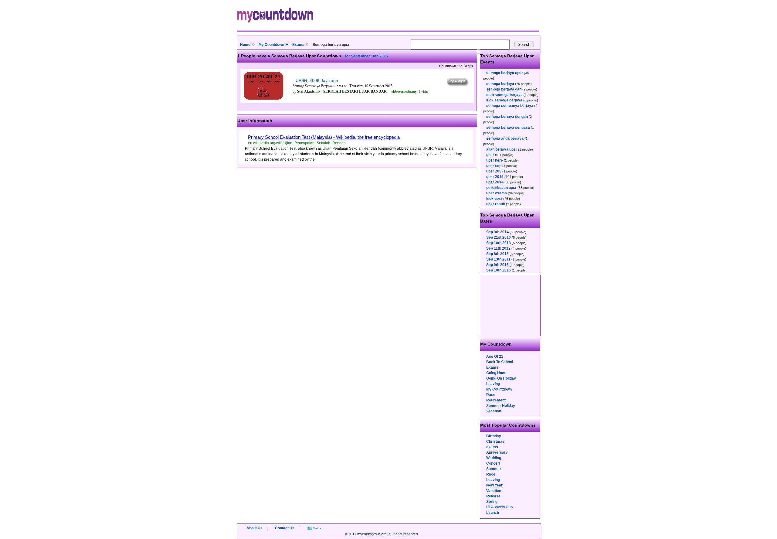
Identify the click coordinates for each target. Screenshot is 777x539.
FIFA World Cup (499, 507)
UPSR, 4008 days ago (317, 80)
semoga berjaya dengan (507, 116)
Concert (493, 463)
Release (493, 496)
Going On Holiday (501, 378)
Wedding (493, 458)
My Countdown (271, 45)
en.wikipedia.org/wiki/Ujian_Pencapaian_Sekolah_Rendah (297, 143)
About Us (254, 528)
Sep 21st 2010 (498, 237)
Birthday (493, 436)
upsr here (494, 160)
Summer (493, 469)
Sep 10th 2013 (498, 243)
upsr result (495, 204)
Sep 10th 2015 (498, 270)
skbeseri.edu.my (404, 91)
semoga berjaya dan (503, 89)
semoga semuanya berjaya (509, 106)
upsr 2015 (495, 177)
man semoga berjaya (504, 95)
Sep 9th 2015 (497, 265)
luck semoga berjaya (504, 100)
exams (492, 447)
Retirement (496, 400)
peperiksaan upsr (501, 188)
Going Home (496, 373)
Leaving (493, 384)
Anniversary (497, 452)
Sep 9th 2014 (497, 232)
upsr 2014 (495, 182)
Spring (491, 502)
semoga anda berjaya (505, 138)
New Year (494, 485)
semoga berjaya (500, 84)
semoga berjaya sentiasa (508, 127)
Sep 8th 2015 (497, 254)
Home (245, 45)
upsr (490, 155)
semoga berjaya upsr (504, 73)
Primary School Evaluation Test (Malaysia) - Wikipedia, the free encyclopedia (324, 137)
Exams (298, 45)
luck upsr (494, 198)
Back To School (499, 362)
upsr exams (496, 193)
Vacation (493, 411)
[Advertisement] (510, 305)
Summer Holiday (500, 406)
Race (490, 395)
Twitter (318, 528)
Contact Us (284, 528)
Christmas (495, 441)
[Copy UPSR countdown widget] (457, 84)
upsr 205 (493, 171)
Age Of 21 (494, 356)
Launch (492, 512)
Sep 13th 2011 (498, 259)
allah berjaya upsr (501, 149)
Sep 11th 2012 (498, 248)
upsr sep (493, 166)
